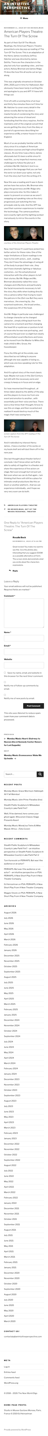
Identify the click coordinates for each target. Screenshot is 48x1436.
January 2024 (10, 1074)
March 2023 (9, 1128)
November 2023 (11, 1085)
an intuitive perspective (17, 6)
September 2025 (12, 972)
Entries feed (10, 1372)
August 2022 (10, 1165)
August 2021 (10, 1230)
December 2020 (11, 1273)
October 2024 (10, 1031)
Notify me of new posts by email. (19, 698)
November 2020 (11, 1278)
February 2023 (11, 1133)
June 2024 (9, 1047)
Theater (31, 512)
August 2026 (10, 912)
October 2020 (10, 1284)
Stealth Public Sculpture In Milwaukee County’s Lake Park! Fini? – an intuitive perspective (22, 848)
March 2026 (9, 939)
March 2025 (9, 1004)
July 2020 (8, 1300)
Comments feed (11, 1377)
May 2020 (8, 1310)
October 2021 (10, 1219)
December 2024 (11, 1020)
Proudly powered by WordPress (17, 1430)
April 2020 (9, 1316)
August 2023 (10, 1101)
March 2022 (9, 1192)
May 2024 (8, 1052)
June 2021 (8, 1241)
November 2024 (11, 1025)
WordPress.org (11, 1383)
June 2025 (9, 988)
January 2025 (10, 1015)
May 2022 (8, 1181)
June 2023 (9, 1111)
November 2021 (11, 1214)
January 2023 (10, 1138)
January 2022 (10, 1203)
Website (8, 659)
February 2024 (11, 1068)
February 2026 (11, 945)
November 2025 (11, 961)
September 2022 (12, 1160)
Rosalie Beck (19, 537)
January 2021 (10, 1267)
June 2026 (9, 923)
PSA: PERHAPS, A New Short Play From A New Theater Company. (23, 875)
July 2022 (8, 1171)
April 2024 (9, 1058)
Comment (9, 596)
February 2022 (11, 1197)
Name (7, 632)
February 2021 (10, 1262)
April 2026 (9, 934)
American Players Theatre (23, 505)
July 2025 (8, 982)
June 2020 (9, 1305)
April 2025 (9, 998)
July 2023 (8, 1106)
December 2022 (11, 1144)
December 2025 (11, 955)
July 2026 (8, 918)
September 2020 (12, 1289)
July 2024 (8, 1042)
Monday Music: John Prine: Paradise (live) (23, 799)
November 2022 (11, 1149)
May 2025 (8, 993)
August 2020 (10, 1294)
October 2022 (10, 1154)
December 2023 (11, 1079)
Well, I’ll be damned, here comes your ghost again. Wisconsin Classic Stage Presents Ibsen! (21, 816)
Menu (25, 18)
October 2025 (10, 966)
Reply (15, 571)
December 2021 (11, 1208)
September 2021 (12, 1224)
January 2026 (10, 950)
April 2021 (9, 1251)
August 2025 (10, 977)
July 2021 (8, 1235)
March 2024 (9, 1063)
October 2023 (10, 1090)
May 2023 (8, 1117)
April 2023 (9, 1122)
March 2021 (9, 1257)
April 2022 (9, 1187)
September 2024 (12, 1036)
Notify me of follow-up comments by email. (21, 687)
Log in (7, 1367)
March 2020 (9, 1321)
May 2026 (8, 929)
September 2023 (12, 1095)
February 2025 (11, 1009)
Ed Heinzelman (35, 28)
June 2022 (9, 1176)
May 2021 (8, 1246)
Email (7, 646)
